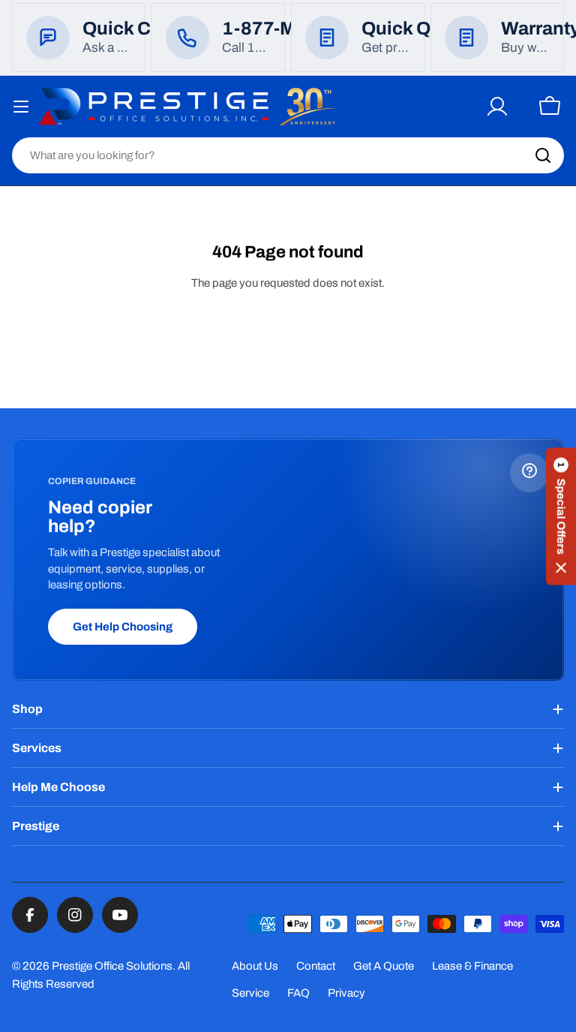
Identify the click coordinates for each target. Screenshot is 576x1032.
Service (250, 993)
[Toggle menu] (21, 107)
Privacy (346, 993)
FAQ (298, 993)
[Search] (543, 155)
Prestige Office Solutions (112, 966)
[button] (561, 516)
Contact (315, 966)
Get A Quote (383, 966)
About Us (255, 966)
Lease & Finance (472, 966)
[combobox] (288, 155)
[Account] (497, 106)
